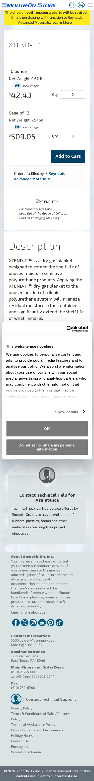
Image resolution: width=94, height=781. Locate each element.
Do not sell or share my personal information (47, 447)
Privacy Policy (21, 708)
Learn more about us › (29, 612)
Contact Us (20, 741)
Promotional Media (26, 752)
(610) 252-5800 (23, 672)
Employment (21, 746)
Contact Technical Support (49, 699)
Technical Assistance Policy (33, 724)
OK (47, 429)
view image (30, 85)
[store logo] (28, 4)
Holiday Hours (22, 735)
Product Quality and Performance (37, 730)
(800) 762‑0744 (42, 676)
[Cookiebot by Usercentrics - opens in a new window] (67, 329)
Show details (66, 412)
